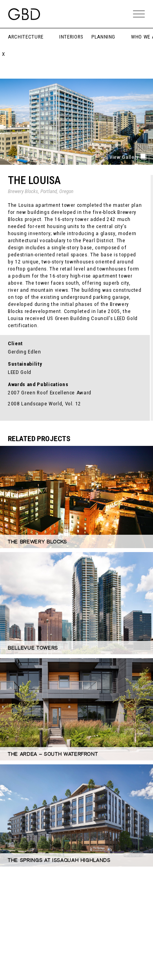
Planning (103, 37)
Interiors (71, 37)
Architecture (26, 37)
